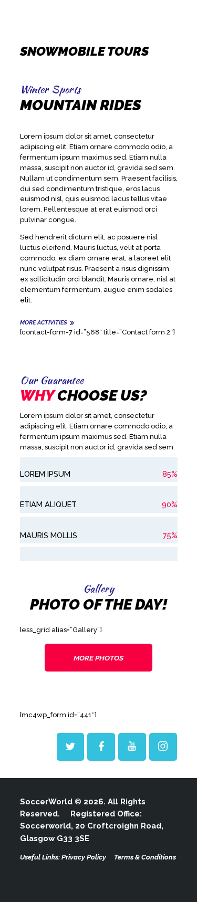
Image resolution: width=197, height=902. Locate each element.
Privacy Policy (83, 857)
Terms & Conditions (145, 857)
